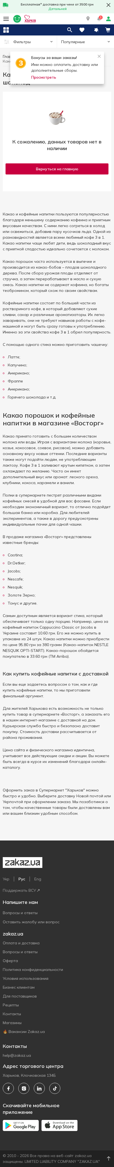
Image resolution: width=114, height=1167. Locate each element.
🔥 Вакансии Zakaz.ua (24, 1031)
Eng (37, 878)
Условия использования (25, 978)
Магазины (12, 1022)
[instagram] (23, 1088)
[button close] (108, 5)
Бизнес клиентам (19, 987)
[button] (88, 19)
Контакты (12, 1013)
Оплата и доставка (21, 942)
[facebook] (8, 1088)
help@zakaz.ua (17, 1055)
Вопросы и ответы (20, 912)
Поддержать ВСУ (19, 890)
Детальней (57, 9)
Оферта (10, 960)
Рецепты (11, 1005)
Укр (6, 878)
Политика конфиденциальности (33, 969)
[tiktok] (54, 1088)
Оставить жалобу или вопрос (31, 921)
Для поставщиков (20, 996)
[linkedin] (39, 1088)
